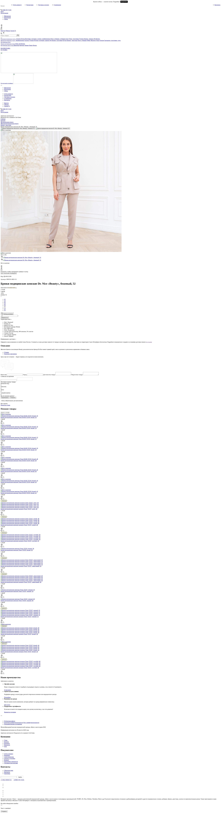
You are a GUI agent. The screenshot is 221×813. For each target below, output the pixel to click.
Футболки (97, 39)
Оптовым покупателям (11, 763)
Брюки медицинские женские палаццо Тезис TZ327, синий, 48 (19, 525)
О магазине (7, 690)
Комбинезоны (20, 40)
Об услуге (7, 704)
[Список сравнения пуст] (1, 27)
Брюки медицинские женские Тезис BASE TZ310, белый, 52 (19, 439)
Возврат (6, 760)
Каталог (3, 6)
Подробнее (7, 697)
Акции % (7, 106)
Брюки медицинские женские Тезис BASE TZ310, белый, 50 (19, 450)
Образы (6, 104)
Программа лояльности (11, 761)
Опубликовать (5, 397)
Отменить (13, 397)
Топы (97, 40)
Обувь (6, 19)
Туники (81, 39)
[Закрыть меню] (1, 37)
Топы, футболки (20, 43)
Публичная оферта (9, 721)
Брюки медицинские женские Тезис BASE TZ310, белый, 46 (19, 471)
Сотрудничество (9, 757)
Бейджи (22, 45)
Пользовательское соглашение (13, 724)
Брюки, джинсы (88, 39)
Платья (102, 40)
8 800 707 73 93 (6, 10)
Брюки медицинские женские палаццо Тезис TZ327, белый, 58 (19, 634)
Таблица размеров (8, 314)
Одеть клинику (8, 754)
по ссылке (149, 342)
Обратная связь (8, 770)
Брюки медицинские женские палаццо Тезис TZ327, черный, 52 (20, 616)
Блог (5, 746)
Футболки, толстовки (56, 40)
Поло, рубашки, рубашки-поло (60, 39)
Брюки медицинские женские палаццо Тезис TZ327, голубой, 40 (20, 667)
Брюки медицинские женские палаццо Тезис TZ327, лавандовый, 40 (21, 582)
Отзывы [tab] (6, 352)
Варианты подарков (10, 712)
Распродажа (29, 5)
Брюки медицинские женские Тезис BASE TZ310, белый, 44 (19, 482)
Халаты (18, 39)
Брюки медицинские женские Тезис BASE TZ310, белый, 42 (19, 493)
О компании (57, 5)
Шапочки (16, 45)
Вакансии (7, 745)
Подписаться (4, 317)
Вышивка (7, 755)
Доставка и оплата (43, 5)
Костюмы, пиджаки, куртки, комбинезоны (37, 39)
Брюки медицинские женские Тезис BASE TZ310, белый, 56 (19, 417)
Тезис (5, 740)
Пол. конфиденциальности (31, 722)
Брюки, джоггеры (72, 40)
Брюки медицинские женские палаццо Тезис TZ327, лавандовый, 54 (21, 566)
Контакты (217, 5)
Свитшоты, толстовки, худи (112, 40)
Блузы (23, 39)
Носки (35, 45)
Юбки (89, 40)
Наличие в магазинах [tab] (10, 354)
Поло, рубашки (82, 40)
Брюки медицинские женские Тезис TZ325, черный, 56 (17, 591)
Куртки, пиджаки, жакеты (42, 40)
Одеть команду (17, 5)
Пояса (31, 45)
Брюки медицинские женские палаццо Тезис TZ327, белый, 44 (19, 651)
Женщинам (7, 16)
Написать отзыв (5, 405)
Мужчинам (7, 17)
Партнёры (7, 773)
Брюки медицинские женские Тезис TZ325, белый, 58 (17, 550)
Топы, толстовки (74, 39)
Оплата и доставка (9, 758)
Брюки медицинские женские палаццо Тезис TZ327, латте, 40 (19, 509)
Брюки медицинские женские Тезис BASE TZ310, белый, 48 (19, 460)
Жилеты (93, 40)
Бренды (6, 103)
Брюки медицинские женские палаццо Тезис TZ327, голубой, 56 (20, 541)
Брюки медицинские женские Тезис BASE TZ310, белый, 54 (19, 428)
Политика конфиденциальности (13, 722)
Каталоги (7, 743)
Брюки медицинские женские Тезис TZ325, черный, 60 (17, 600)
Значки (27, 45)
